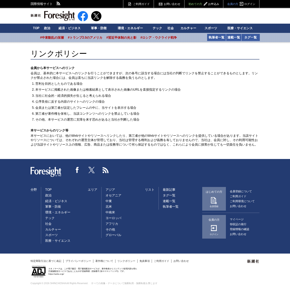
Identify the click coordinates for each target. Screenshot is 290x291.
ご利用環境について (242, 201)
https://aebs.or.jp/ (56, 274)
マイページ (237, 219)
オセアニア (113, 195)
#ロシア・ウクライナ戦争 (158, 37)
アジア (110, 189)
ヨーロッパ (113, 218)
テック (157, 28)
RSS (59, 4)
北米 (109, 206)
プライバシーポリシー (78, 260)
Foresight (46, 172)
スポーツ (211, 28)
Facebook (77, 170)
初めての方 (203, 4)
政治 (47, 28)
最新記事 (169, 189)
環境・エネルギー (130, 28)
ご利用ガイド (141, 4)
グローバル (113, 235)
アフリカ (112, 223)
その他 (110, 229)
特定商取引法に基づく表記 (46, 260)
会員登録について (241, 191)
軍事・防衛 (99, 28)
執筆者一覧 (217, 37)
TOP (36, 28)
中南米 (110, 212)
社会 (170, 28)
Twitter (91, 170)
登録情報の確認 (239, 229)
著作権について (104, 260)
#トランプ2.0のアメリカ (85, 37)
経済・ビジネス (70, 28)
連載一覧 (233, 37)
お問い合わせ (172, 4)
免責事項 (144, 260)
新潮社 (253, 261)
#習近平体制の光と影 (121, 37)
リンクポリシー (126, 260)
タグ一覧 (250, 37)
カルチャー (188, 28)
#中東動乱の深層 (52, 37)
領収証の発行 (238, 224)
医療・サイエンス (240, 28)
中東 (109, 201)
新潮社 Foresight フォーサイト (53, 16)
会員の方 (241, 4)
